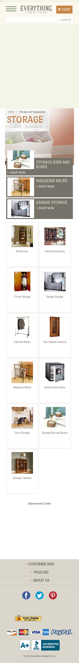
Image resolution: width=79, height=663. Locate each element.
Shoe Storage (22, 432)
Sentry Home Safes (54, 387)
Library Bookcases (55, 251)
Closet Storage (22, 296)
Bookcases (22, 251)
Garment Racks (22, 341)
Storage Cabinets (22, 478)
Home (11, 112)
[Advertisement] (39, 66)
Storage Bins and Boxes (53, 164)
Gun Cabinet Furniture (54, 341)
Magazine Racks (51, 180)
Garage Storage (51, 202)
